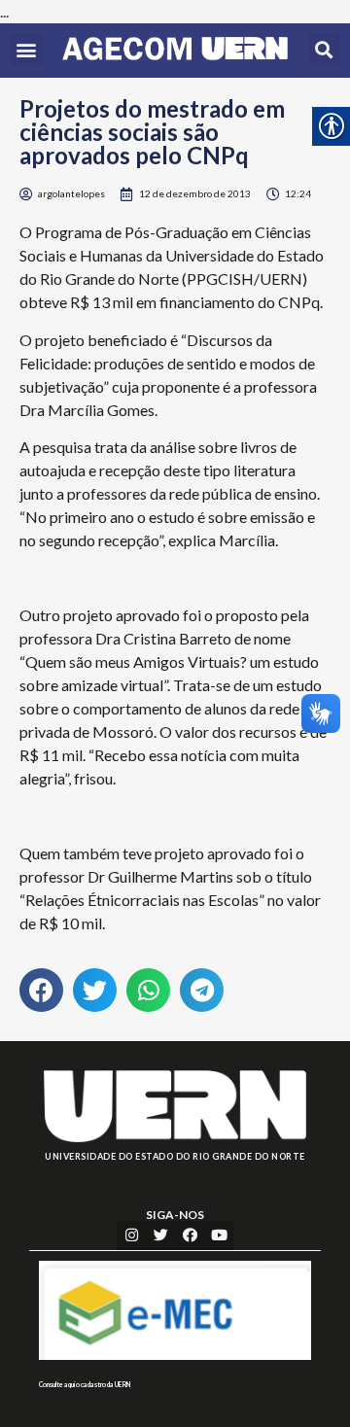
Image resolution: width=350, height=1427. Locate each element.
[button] (27, 49)
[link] (175, 50)
